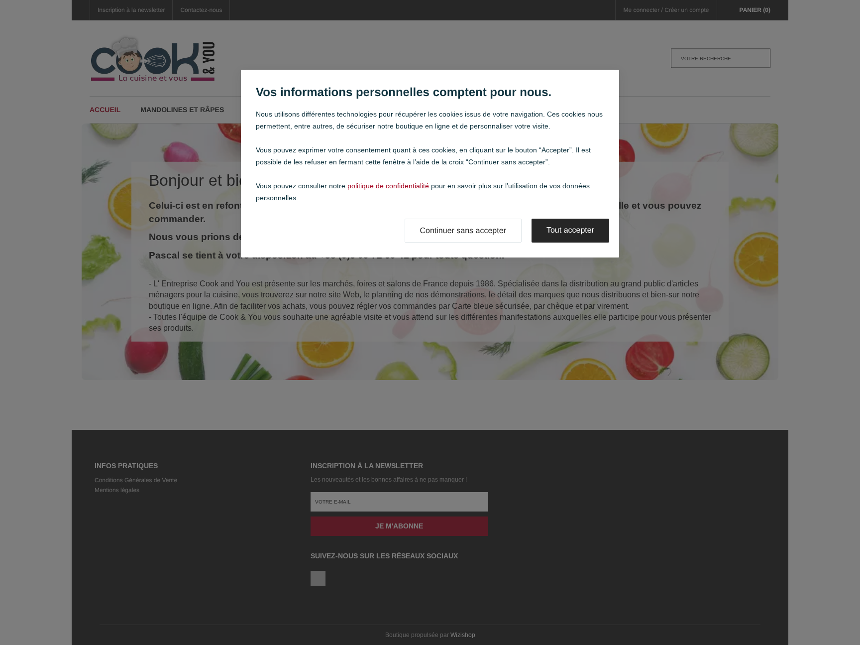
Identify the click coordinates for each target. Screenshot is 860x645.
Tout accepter (570, 230)
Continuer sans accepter (463, 231)
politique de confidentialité (388, 186)
